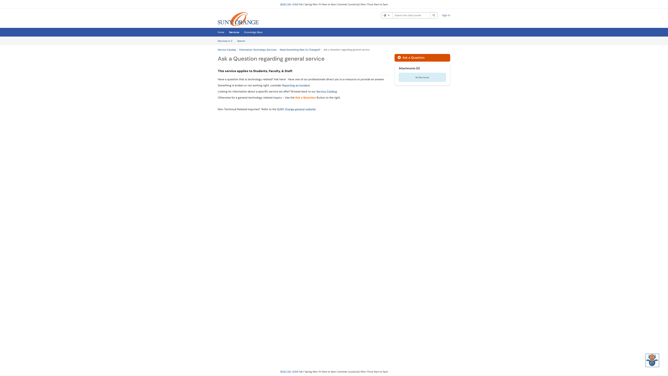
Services (234, 32)
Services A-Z (225, 40)
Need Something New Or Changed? (300, 49)
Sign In (446, 15)
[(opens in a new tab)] (238, 19)
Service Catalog (227, 49)
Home (221, 32)
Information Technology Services (257, 49)
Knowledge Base (253, 32)
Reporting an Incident (296, 85)
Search (242, 40)
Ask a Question (413, 58)
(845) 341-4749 (289, 4)
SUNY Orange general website (296, 109)
